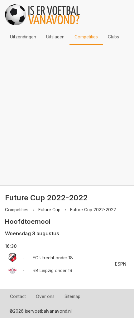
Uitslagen (55, 36)
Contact (18, 296)
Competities (86, 36)
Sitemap (72, 296)
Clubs (113, 36)
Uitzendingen (23, 36)
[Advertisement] (67, 115)
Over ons (45, 296)
